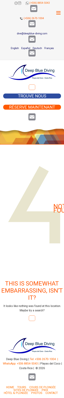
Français (49, 48)
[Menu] (58, 13)
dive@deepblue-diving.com (32, 33)
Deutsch (37, 48)
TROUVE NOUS (32, 96)
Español (25, 48)
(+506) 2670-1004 (34, 18)
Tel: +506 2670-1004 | (44, 359)
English (14, 48)
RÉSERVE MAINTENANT (32, 107)
